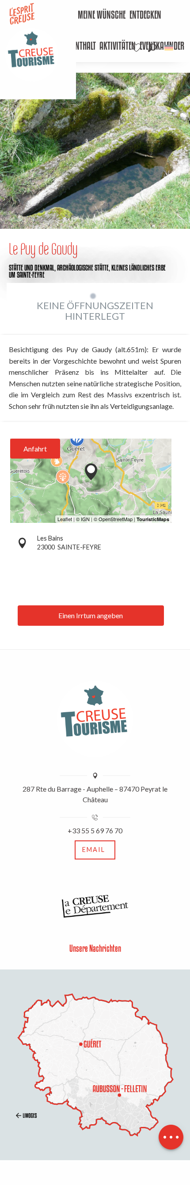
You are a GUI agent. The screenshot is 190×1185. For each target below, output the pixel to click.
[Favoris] (137, 48)
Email (93, 849)
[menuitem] (102, 15)
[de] (169, 47)
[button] (152, 47)
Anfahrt (35, 448)
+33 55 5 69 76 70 (95, 830)
